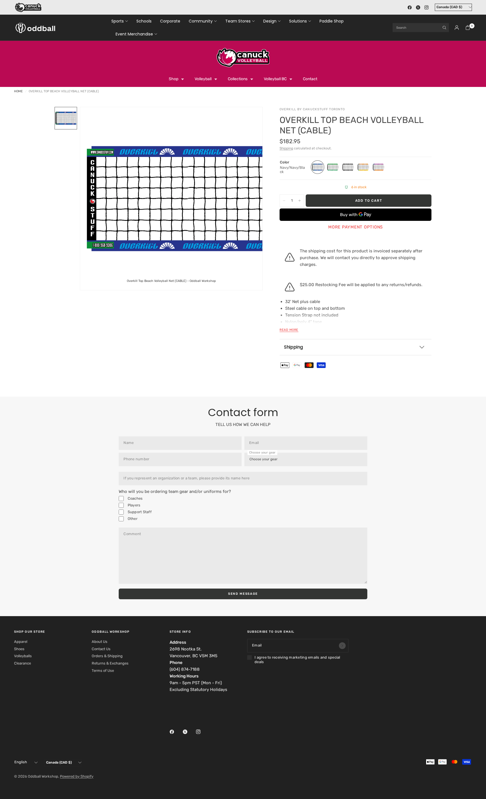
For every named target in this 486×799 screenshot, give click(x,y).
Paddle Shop (332, 21)
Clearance (22, 663)
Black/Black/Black (348, 167)
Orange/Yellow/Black (363, 167)
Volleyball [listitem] (203, 79)
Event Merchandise (134, 34)
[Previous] (94, 199)
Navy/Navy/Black (317, 167)
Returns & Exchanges (110, 663)
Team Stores (238, 21)
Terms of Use (103, 670)
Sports (117, 21)
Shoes (19, 649)
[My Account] (456, 27)
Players (133, 505)
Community (201, 21)
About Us (99, 641)
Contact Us (101, 649)
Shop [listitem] (173, 79)
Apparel (20, 641)
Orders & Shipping (107, 656)
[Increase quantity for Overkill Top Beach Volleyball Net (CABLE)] (299, 201)
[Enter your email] (342, 645)
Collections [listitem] (238, 79)
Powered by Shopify (76, 776)
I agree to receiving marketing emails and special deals (297, 659)
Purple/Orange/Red (378, 167)
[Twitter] (418, 7)
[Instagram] (426, 7)
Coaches (135, 498)
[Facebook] (409, 7)
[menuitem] (121, 21)
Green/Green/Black (332, 167)
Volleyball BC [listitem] (275, 79)
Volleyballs (23, 656)
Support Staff (139, 512)
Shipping (286, 148)
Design (269, 21)
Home (18, 91)
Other (132, 519)
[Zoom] (250, 119)
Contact (310, 79)
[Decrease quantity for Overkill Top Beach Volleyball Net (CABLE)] (284, 201)
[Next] (248, 199)
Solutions (298, 21)
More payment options (355, 227)
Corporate (170, 21)
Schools (144, 21)
